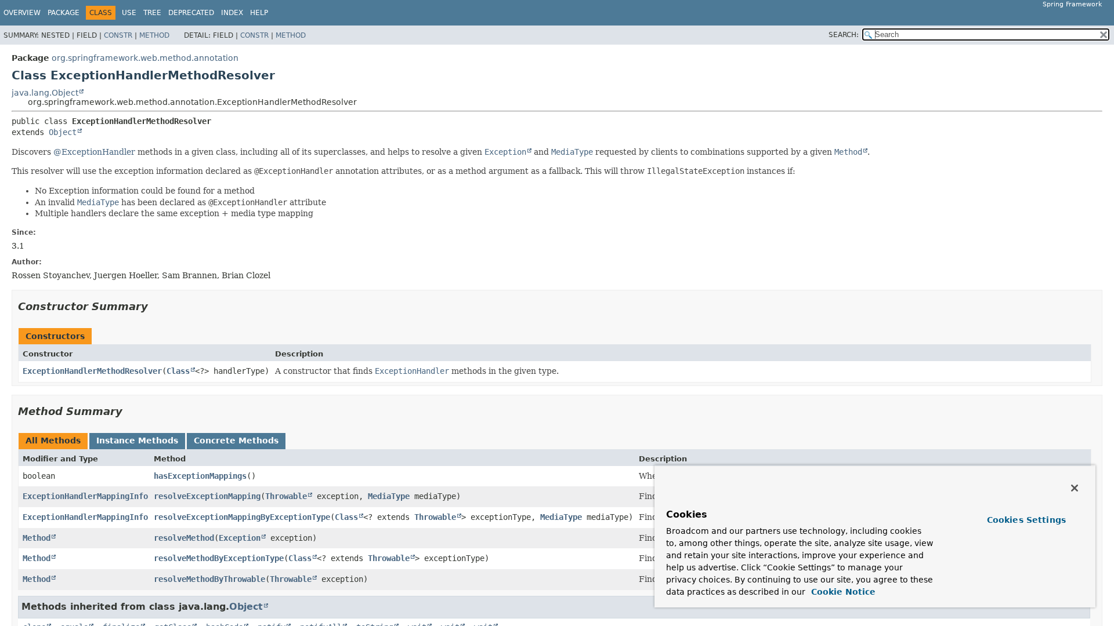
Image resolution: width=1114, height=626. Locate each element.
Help (259, 13)
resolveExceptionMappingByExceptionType (242, 517)
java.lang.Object (45, 92)
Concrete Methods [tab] (236, 440)
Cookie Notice (842, 591)
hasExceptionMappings (200, 476)
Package (63, 13)
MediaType (389, 496)
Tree (152, 13)
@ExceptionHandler (94, 151)
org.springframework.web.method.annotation (145, 58)
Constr (118, 35)
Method (154, 35)
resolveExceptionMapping (207, 496)
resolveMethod (184, 538)
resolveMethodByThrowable (209, 579)
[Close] (1074, 488)
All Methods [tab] (53, 440)
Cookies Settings (1026, 520)
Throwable (286, 496)
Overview (22, 13)
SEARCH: (844, 35)
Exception (240, 538)
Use (129, 13)
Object (63, 132)
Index (232, 13)
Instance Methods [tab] (137, 440)
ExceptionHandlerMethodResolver (92, 371)
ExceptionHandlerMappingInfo (85, 496)
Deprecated (191, 13)
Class (178, 371)
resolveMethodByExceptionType (219, 558)
